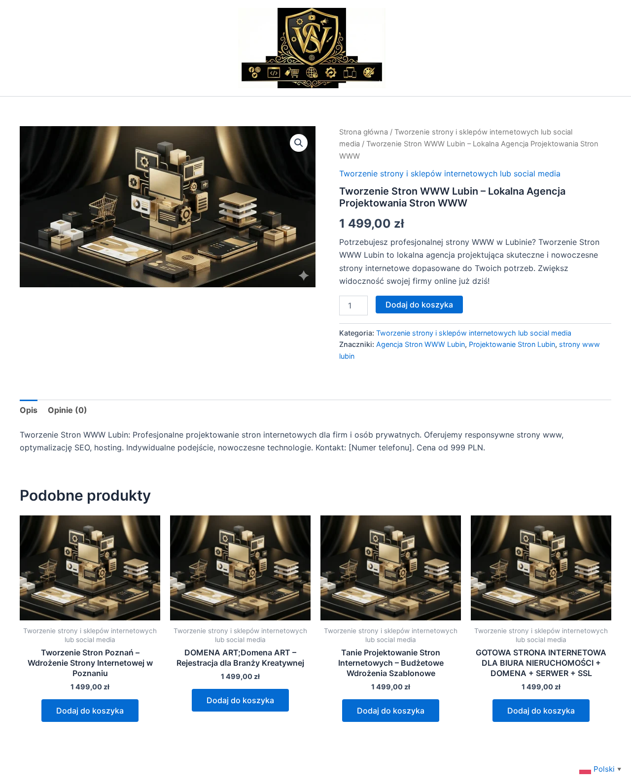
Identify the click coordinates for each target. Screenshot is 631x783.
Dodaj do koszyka (419, 304)
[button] (299, 143)
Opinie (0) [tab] (67, 410)
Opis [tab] (28, 410)
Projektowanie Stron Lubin (512, 344)
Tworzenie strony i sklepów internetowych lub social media (450, 173)
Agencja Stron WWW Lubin (420, 344)
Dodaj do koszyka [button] (90, 710)
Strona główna (363, 132)
